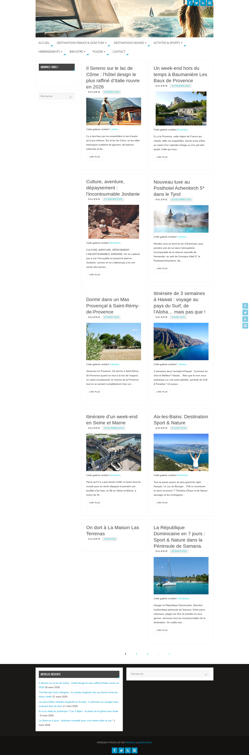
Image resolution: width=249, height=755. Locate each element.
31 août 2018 (179, 428)
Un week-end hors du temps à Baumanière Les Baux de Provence (180, 74)
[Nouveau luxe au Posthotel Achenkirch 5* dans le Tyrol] (181, 219)
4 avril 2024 (178, 317)
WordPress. (145, 742)
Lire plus (94, 157)
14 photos (115, 475)
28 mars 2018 (179, 551)
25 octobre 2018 (114, 428)
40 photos (115, 242)
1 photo (114, 129)
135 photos (183, 598)
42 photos (182, 129)
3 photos (181, 236)
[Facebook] (245, 306)
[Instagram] (245, 326)
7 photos (181, 364)
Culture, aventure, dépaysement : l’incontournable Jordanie (113, 188)
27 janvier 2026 (113, 199)
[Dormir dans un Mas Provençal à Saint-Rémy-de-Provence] (113, 341)
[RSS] (245, 319)
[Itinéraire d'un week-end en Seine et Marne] (113, 452)
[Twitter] (245, 312)
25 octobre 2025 (181, 199)
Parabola (130, 742)
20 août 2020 (111, 317)
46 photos (182, 475)
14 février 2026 (181, 86)
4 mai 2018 (110, 539)
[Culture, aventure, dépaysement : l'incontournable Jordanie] (113, 222)
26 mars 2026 (111, 92)
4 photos (114, 364)
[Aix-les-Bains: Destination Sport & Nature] (181, 452)
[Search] (70, 97)
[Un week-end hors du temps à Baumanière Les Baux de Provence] (181, 108)
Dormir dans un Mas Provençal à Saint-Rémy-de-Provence (112, 305)
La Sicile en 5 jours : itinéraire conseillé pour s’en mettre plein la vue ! (76, 720)
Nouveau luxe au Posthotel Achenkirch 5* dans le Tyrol (179, 188)
